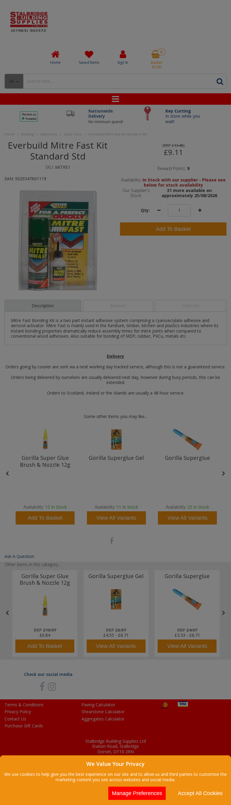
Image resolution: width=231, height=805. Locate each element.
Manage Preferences (137, 793)
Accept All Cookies (200, 793)
